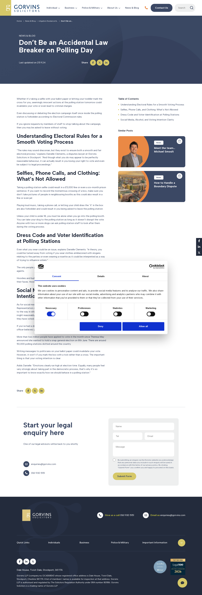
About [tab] (145, 276)
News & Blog (132, 7)
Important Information (154, 542)
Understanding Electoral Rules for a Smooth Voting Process (152, 104)
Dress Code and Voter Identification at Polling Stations (150, 114)
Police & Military (91, 7)
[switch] (84, 314)
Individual (52, 7)
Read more (151, 151)
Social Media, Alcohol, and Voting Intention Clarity (147, 119)
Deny (100, 326)
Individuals (54, 542)
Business (69, 7)
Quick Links (23, 542)
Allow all (143, 326)
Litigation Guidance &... (48, 21)
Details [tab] (101, 276)
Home (19, 21)
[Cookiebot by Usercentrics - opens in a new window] (151, 266)
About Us (112, 7)
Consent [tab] (56, 276)
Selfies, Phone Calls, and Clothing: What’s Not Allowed (149, 109)
